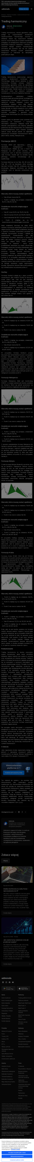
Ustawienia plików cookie (17, 1160)
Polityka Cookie (15, 1149)
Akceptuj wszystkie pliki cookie (17, 1152)
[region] (17, 1150)
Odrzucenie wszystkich (17, 1156)
